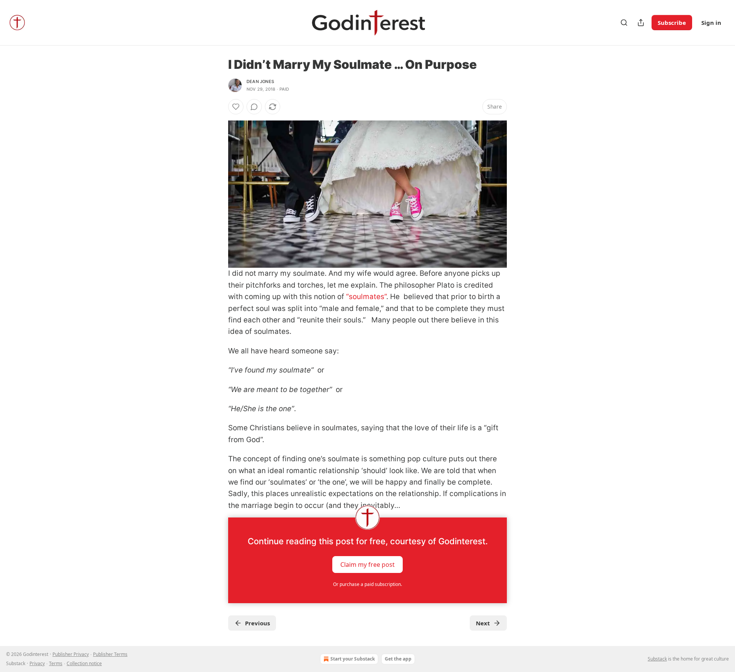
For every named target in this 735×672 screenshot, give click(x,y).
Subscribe (672, 22)
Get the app (398, 659)
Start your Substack (352, 659)
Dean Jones (260, 81)
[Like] (235, 106)
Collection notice (84, 663)
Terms (55, 663)
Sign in (711, 22)
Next (483, 623)
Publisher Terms (110, 654)
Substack (657, 659)
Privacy (37, 663)
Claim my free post (367, 564)
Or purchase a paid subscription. (367, 584)
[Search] (624, 22)
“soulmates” (366, 296)
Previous (257, 623)
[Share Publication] (640, 22)
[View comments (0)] (254, 106)
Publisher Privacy (70, 654)
